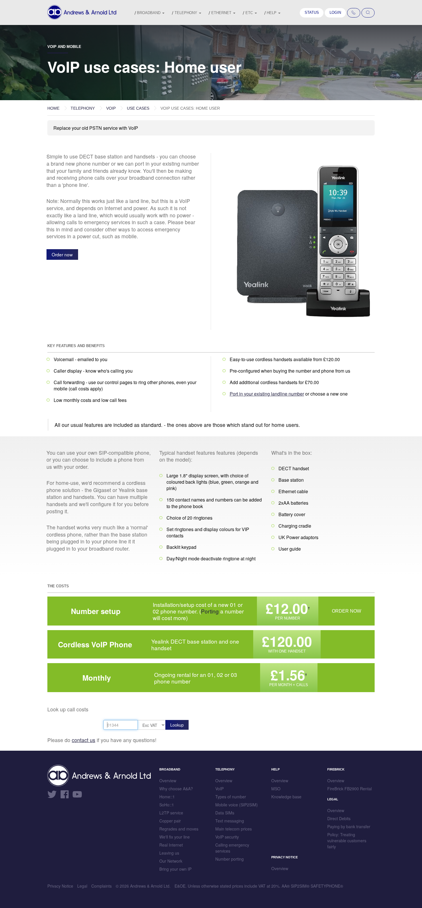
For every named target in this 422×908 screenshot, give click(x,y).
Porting (210, 611)
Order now (62, 254)
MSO (275, 788)
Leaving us (169, 853)
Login (335, 12)
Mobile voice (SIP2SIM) (236, 805)
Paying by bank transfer (348, 826)
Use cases (138, 108)
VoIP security (227, 837)
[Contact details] (353, 13)
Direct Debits (339, 818)
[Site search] (368, 13)
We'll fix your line (174, 837)
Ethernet (222, 13)
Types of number (230, 796)
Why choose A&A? (176, 788)
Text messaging (229, 821)
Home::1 (167, 796)
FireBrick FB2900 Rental (349, 788)
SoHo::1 (166, 805)
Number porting (229, 859)
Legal (82, 886)
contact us (83, 740)
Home (53, 108)
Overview (167, 780)
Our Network (170, 861)
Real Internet (171, 845)
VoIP (111, 108)
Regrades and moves (178, 829)
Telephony (186, 13)
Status (312, 12)
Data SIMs (224, 813)
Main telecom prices (233, 829)
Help (272, 13)
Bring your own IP (175, 869)
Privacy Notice (60, 886)
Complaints (101, 886)
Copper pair (170, 821)
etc (249, 13)
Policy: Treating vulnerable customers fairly (346, 840)
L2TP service (171, 813)
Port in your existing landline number (267, 393)
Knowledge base (286, 796)
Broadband (149, 13)
